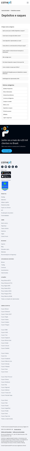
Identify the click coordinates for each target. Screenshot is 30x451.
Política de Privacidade (6, 432)
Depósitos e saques (15, 10)
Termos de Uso (17, 429)
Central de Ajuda (5, 10)
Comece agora (6, 151)
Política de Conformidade (18, 432)
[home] (6, 2)
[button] (27, 2)
